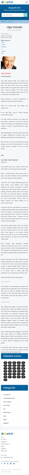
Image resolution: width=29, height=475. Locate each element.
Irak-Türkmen (6, 394)
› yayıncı (3, 44)
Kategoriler (4, 442)
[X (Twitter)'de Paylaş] (6, 36)
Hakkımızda (4, 451)
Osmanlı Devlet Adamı (9, 398)
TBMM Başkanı (7, 402)
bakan (5, 419)
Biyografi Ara (7, 2)
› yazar (2, 42)
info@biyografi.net (8, 457)
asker (4, 416)
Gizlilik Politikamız (17, 469)
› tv (2, 49)
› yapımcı (3, 51)
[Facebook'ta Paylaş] (2, 36)
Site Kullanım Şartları (6, 469)
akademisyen (7, 412)
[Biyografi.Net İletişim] (7, 433)
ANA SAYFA (3, 21)
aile (4, 409)
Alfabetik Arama (5, 444)
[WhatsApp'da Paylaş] (10, 36)
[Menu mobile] (27, 2)
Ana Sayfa (3, 439)
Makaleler (3, 448)
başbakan (6, 423)
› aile (2, 53)
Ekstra (2, 446)
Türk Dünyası (6, 405)
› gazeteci (3, 47)
